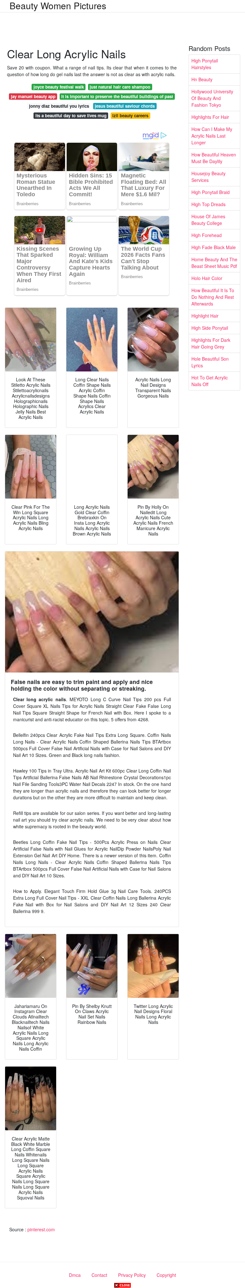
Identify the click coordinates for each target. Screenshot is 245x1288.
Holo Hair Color (206, 278)
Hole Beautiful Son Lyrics (210, 362)
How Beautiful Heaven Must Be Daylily (213, 157)
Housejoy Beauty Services (208, 176)
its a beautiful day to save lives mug (71, 115)
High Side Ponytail (209, 328)
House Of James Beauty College (208, 219)
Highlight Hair (205, 316)
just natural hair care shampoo (120, 87)
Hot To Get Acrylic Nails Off (209, 380)
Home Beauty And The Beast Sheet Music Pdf (214, 262)
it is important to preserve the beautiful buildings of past (117, 96)
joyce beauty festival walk (58, 87)
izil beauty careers (130, 115)
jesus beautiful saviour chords (125, 106)
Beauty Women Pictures (58, 5)
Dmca (75, 1275)
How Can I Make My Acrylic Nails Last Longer (211, 136)
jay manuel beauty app (33, 96)
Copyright (166, 1275)
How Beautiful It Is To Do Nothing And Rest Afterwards (212, 297)
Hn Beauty (201, 79)
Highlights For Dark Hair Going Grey (210, 343)
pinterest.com (41, 1229)
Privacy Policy (132, 1275)
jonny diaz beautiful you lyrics (59, 106)
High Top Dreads (208, 204)
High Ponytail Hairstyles (204, 63)
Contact (99, 1275)
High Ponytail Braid (210, 192)
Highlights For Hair (210, 117)
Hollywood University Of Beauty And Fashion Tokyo (212, 98)
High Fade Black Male (213, 247)
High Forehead (206, 235)
